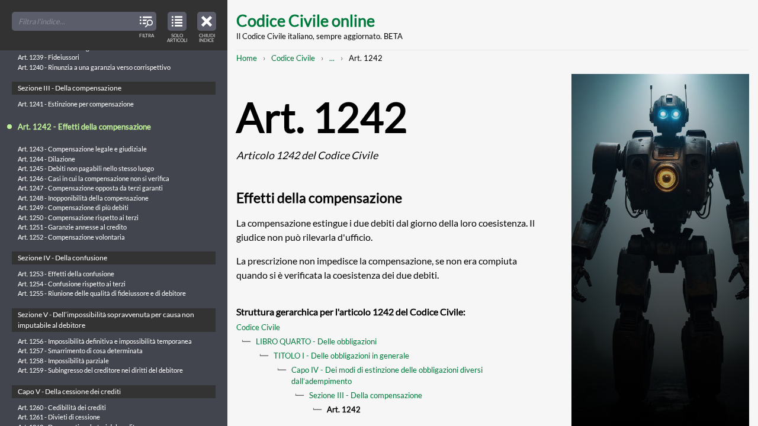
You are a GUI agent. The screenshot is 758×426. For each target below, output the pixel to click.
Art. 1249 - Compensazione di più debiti (73, 207)
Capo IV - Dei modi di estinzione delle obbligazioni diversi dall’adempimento (387, 375)
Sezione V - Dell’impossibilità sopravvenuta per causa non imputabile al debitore (106, 320)
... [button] (332, 58)
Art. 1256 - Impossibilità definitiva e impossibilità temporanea (105, 341)
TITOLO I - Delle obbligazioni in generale (341, 355)
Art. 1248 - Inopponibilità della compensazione (83, 198)
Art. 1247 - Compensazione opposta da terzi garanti (90, 188)
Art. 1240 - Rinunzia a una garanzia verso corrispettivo (94, 67)
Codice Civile (293, 58)
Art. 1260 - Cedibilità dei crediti (62, 407)
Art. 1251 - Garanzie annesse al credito (72, 227)
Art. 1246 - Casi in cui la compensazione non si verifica (93, 178)
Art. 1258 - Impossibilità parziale (63, 360)
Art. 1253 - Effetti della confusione (66, 273)
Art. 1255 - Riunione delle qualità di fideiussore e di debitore (102, 293)
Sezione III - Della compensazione (365, 395)
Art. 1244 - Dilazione (46, 159)
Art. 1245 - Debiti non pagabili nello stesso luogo (86, 168)
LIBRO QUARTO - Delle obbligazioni (316, 341)
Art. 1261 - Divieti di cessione (59, 417)
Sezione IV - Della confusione (62, 257)
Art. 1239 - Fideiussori (48, 57)
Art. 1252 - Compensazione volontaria (71, 237)
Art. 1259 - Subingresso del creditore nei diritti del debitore (100, 370)
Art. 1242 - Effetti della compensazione (84, 126)
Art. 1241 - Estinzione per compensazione (76, 104)
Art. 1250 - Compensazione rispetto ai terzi (78, 217)
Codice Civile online (305, 20)
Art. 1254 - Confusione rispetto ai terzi (72, 284)
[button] (206, 25)
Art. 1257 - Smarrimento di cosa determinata (80, 350)
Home (246, 58)
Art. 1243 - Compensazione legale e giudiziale (82, 149)
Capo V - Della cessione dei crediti (69, 391)
